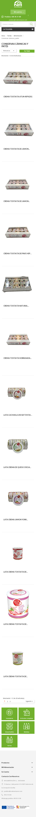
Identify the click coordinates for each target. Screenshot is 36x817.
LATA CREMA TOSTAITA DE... (16, 572)
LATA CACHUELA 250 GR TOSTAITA (18, 415)
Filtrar (27, 51)
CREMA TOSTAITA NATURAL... (16, 306)
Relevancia (9, 50)
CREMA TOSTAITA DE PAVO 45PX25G (18, 253)
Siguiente (29, 701)
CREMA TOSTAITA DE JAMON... (17, 149)
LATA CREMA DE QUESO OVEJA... (17, 467)
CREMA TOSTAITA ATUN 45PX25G (18, 97)
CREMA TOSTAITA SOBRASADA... (18, 358)
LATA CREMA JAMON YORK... (16, 520)
